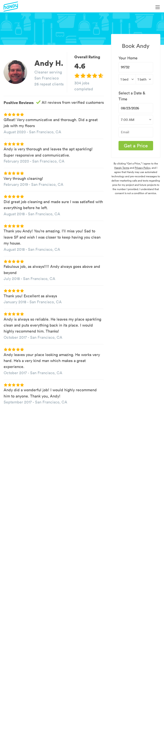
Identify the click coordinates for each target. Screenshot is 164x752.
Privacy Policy (142, 168)
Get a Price (136, 145)
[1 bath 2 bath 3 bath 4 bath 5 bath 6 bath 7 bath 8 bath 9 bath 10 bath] (144, 79)
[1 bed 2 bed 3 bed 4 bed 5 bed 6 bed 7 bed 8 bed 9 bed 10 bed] (127, 79)
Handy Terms (121, 168)
